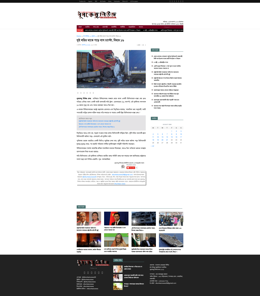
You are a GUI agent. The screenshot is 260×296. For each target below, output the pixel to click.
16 (176, 137)
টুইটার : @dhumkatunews (85, 279)
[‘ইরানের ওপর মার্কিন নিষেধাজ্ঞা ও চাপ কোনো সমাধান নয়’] (116, 218)
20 (162, 140)
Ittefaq (109, 1)
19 (158, 140)
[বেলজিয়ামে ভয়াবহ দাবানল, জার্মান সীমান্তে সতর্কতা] (89, 240)
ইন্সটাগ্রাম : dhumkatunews (85, 284)
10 (181, 134)
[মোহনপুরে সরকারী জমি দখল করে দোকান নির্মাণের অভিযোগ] (118, 277)
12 (158, 137)
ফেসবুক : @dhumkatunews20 (86, 277)
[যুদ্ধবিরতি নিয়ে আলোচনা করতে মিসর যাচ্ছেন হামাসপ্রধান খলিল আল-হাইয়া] (144, 240)
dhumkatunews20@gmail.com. (123, 175)
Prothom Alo (82, 1)
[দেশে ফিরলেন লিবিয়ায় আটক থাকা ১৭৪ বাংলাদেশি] (171, 219)
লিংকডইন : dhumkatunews (85, 286)
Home (79, 36)
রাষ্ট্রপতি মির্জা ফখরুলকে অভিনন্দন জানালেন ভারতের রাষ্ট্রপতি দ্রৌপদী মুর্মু (99, 121)
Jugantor (90, 1)
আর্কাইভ (154, 118)
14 (167, 137)
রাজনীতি (113, 27)
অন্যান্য (141, 27)
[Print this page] (145, 45)
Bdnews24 (125, 1)
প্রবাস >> (94, 36)
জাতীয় (87, 27)
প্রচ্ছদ (80, 27)
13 (162, 137)
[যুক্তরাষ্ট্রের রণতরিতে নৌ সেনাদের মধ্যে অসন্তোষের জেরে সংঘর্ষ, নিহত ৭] (171, 240)
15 (172, 137)
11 (153, 137)
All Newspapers (134, 1)
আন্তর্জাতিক (132, 27)
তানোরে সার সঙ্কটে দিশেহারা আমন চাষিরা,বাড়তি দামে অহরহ (168, 107)
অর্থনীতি (122, 27)
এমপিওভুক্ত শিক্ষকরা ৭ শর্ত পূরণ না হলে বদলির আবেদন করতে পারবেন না (167, 67)
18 (153, 140)
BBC (96, 1)
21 (167, 140)
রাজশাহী (105, 27)
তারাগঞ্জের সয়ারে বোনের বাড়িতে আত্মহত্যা (166, 90)
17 (181, 137)
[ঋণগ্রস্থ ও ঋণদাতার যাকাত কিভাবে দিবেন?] (118, 286)
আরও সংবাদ (81, 207)
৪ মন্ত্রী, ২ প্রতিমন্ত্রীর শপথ (150, 30)
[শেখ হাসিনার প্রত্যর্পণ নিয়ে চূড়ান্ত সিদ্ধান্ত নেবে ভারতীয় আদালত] (116, 240)
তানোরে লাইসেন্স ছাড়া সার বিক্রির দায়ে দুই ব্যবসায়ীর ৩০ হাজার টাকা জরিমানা (166, 95)
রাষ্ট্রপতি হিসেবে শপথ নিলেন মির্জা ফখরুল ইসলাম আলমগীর (168, 79)
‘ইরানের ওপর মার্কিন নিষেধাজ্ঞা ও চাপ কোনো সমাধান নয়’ (95, 124)
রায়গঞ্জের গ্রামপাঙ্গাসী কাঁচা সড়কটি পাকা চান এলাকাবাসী (166, 101)
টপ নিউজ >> (87, 36)
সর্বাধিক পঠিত (118, 260)
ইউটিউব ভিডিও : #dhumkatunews (87, 289)
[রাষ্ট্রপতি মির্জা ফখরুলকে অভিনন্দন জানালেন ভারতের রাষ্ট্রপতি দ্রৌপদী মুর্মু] (89, 218)
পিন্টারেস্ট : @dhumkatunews (86, 282)
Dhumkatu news (119, 184)
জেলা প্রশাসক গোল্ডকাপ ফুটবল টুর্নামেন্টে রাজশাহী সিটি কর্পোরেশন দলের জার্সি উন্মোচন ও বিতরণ (112, 30)
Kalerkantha (117, 1)
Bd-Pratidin (103, 1)
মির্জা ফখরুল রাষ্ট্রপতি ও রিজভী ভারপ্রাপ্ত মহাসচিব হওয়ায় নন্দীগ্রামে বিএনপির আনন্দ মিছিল (167, 85)
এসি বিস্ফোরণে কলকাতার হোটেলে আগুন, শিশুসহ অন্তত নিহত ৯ (97, 127)
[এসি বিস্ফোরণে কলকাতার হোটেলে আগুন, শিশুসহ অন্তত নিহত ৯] (144, 218)
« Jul (152, 146)
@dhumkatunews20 (89, 177)
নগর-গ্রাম (96, 27)
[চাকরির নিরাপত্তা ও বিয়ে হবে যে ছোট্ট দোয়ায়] (118, 269)
